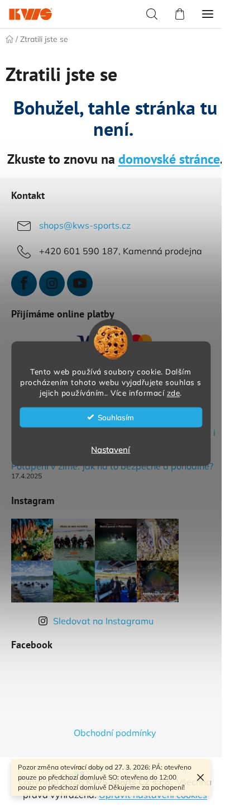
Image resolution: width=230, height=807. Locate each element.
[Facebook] (24, 283)
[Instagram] (52, 283)
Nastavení (110, 449)
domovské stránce (169, 159)
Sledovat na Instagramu (103, 620)
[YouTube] (80, 283)
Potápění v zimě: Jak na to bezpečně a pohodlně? (112, 467)
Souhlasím (116, 416)
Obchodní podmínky (115, 732)
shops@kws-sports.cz (85, 225)
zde (173, 392)
